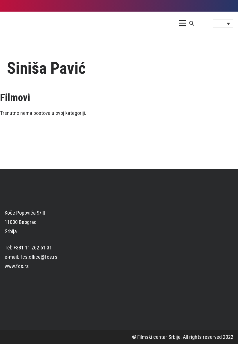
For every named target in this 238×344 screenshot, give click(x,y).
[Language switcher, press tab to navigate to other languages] (223, 23)
